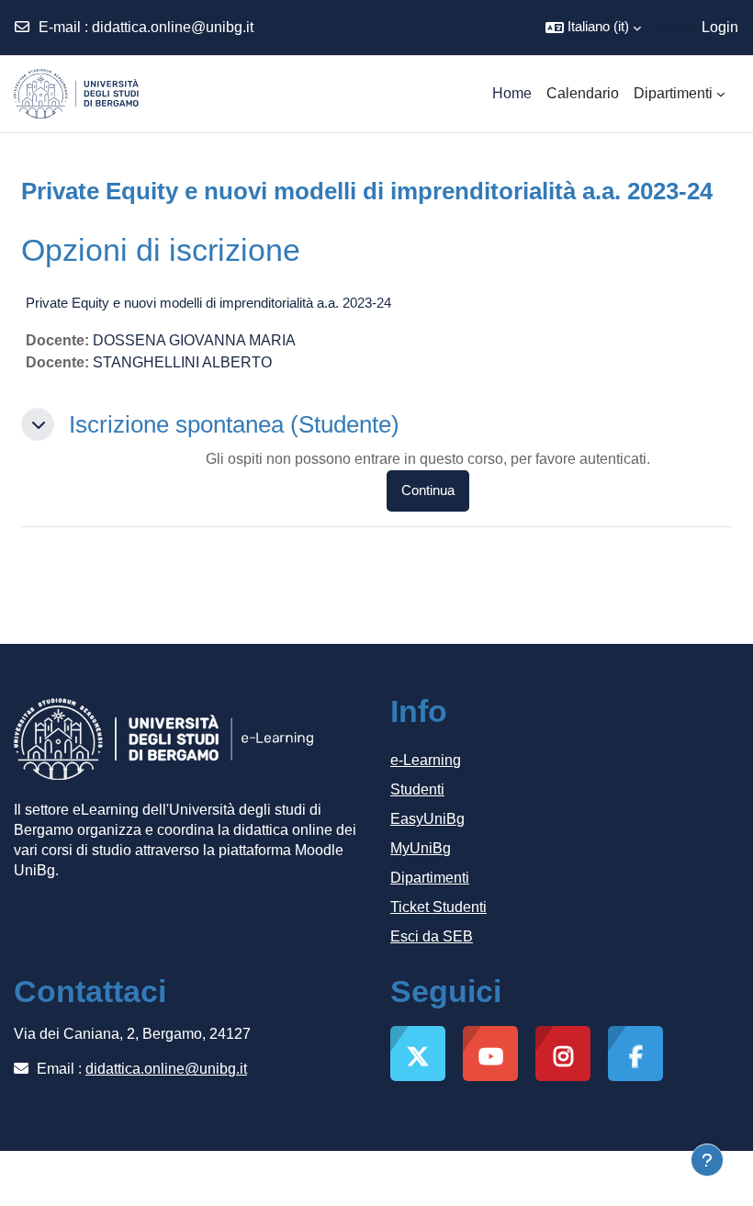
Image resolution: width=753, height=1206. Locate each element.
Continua (428, 490)
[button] (593, 27)
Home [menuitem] (512, 93)
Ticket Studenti (438, 907)
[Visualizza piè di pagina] (707, 1160)
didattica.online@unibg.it (172, 27)
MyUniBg (420, 848)
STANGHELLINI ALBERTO (182, 362)
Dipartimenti (429, 877)
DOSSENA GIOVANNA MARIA (194, 340)
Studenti (417, 789)
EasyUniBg (427, 819)
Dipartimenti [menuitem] (673, 93)
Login (720, 27)
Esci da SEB (431, 936)
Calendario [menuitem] (582, 93)
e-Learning (425, 760)
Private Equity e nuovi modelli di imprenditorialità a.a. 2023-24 (208, 302)
